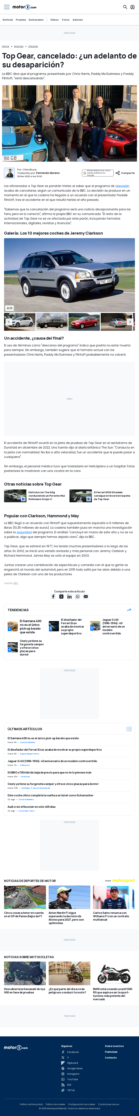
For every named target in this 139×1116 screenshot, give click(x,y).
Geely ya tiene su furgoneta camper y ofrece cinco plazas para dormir (53, 784)
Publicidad (111, 1051)
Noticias (8, 19)
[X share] (61, 596)
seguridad (24, 532)
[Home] (24, 7)
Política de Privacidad (31, 1104)
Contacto (111, 1057)
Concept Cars (26, 810)
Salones (78, 19)
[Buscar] (125, 7)
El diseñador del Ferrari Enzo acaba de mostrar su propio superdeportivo (55, 750)
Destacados (36, 19)
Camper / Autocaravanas (35, 788)
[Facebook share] (53, 596)
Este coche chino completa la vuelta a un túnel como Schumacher (50, 795)
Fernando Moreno (48, 173)
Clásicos (25, 765)
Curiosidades (27, 742)
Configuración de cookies (81, 1104)
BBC (15, 583)
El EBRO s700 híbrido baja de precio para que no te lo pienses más (49, 772)
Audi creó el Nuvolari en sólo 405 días (32, 807)
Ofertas (25, 776)
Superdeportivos (29, 753)
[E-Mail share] (86, 596)
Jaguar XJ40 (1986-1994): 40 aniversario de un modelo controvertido (52, 761)
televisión (122, 186)
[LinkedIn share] (69, 596)
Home (5, 46)
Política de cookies (55, 1104)
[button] (8, 322)
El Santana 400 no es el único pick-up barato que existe (43, 738)
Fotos (65, 19)
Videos (54, 19)
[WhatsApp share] (78, 596)
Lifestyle (33, 46)
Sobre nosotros (114, 1046)
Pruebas (21, 19)
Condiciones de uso (108, 1104)
